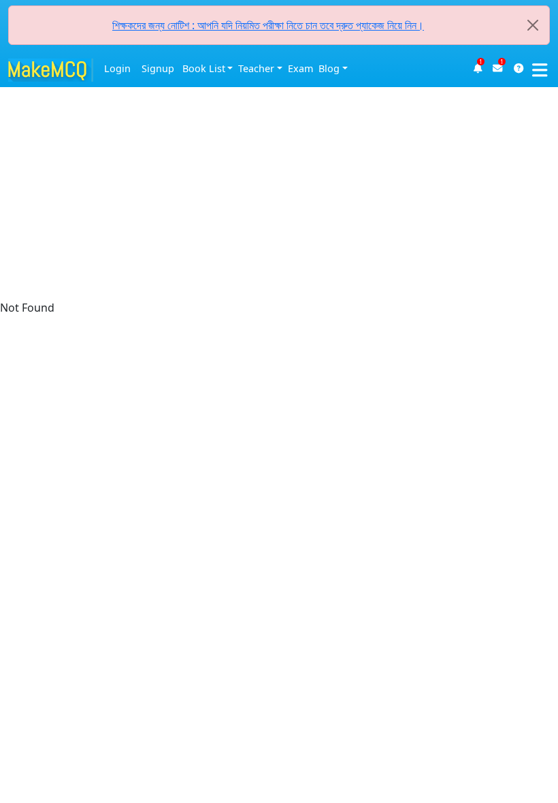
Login (117, 68)
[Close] (532, 25)
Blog (329, 68)
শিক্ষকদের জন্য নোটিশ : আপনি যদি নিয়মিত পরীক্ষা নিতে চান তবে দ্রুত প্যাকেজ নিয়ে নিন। (268, 25)
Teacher (256, 68)
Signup (158, 68)
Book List (203, 68)
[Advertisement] (279, 95)
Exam (300, 68)
